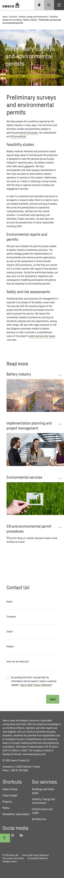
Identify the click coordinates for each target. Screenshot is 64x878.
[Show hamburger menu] (59, 5)
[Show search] (49, 5)
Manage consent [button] (9, 861)
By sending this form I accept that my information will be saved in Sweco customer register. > (34, 681)
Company (11, 616)
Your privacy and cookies (13, 858)
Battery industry (30, 19)
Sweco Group (9, 789)
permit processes (29, 132)
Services (13, 16)
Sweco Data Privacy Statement (35, 684)
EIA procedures (18, 136)
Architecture (39, 819)
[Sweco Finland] (11, 4)
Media (5, 808)
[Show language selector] (39, 5)
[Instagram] (13, 835)
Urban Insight (9, 795)
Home (5, 16)
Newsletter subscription (16, 814)
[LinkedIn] (22, 835)
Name (9, 601)
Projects (7, 801)
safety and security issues (42, 335)
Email (10, 631)
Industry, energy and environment (33, 16)
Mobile (10, 646)
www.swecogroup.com (34, 754)
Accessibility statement (38, 858)
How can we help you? (18, 661)
